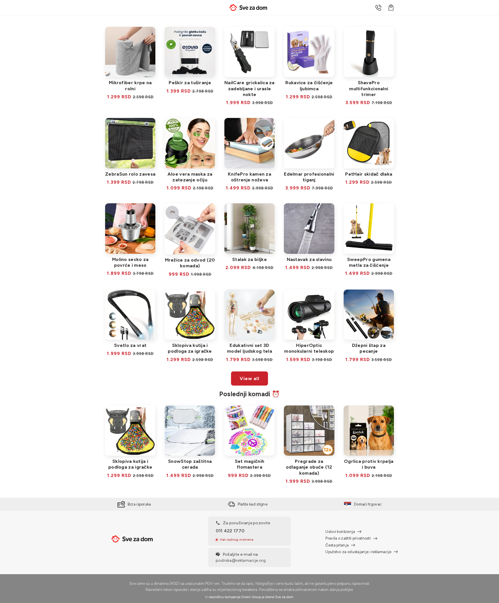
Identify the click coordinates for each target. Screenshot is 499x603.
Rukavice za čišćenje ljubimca (309, 85)
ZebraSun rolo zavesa (130, 174)
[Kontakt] (378, 7)
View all (249, 378)
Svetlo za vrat (130, 345)
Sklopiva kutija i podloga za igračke (190, 348)
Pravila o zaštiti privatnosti (348, 538)
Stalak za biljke (249, 259)
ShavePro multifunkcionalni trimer (368, 88)
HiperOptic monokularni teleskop (309, 348)
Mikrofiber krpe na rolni (130, 85)
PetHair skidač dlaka (368, 174)
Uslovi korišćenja (340, 531)
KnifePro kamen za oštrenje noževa (249, 177)
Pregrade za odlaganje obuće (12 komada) (309, 467)
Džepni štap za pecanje (369, 348)
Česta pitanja (337, 545)
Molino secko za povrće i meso (130, 262)
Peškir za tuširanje (190, 82)
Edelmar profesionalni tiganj (309, 177)
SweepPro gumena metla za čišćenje (369, 262)
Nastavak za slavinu (309, 259)
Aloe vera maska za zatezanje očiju (189, 177)
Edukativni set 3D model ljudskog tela (249, 348)
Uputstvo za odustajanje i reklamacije (358, 552)
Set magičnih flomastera (250, 464)
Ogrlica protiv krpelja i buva (369, 464)
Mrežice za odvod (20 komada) (190, 262)
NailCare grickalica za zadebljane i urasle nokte (249, 88)
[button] (391, 7)
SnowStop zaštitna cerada (190, 464)
